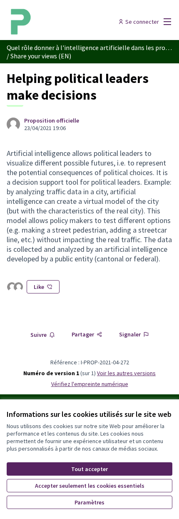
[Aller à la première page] (68, 21)
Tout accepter (89, 469)
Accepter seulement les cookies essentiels (89, 485)
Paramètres (89, 502)
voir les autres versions (126, 373)
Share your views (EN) (40, 56)
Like (39, 287)
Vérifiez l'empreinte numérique (89, 384)
